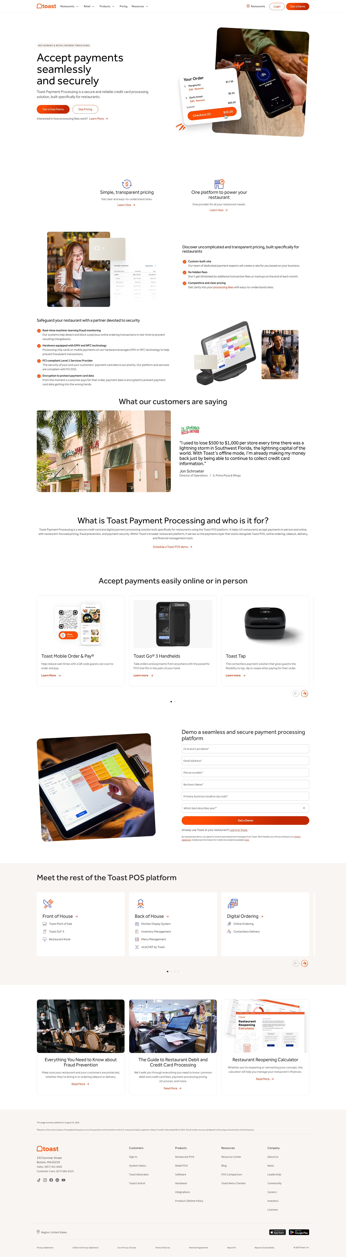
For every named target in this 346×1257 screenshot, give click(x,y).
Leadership (274, 1174)
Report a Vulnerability (264, 1247)
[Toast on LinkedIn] (57, 1180)
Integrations (182, 1192)
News (270, 1165)
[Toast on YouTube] (63, 1180)
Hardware (181, 1183)
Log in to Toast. (238, 830)
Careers (272, 1192)
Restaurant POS (184, 1156)
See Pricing (85, 109)
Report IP (231, 1247)
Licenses (272, 1209)
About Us (272, 1156)
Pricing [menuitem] (123, 6)
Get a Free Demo (53, 109)
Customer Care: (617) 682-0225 (55, 1171)
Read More (78, 1084)
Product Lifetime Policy (189, 1201)
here (247, 839)
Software (180, 1174)
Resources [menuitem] (138, 6)
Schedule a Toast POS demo (170, 546)
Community (274, 1183)
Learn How (124, 205)
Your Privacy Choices (126, 1247)
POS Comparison (231, 1174)
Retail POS (181, 1165)
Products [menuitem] (105, 6)
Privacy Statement (45, 1247)
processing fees (223, 287)
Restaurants (258, 6)
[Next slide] (304, 693)
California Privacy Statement (85, 1247)
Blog (224, 1165)
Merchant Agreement (198, 1247)
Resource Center (231, 1156)
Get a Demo (297, 6)
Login (277, 6)
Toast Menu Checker (233, 1183)
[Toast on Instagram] (45, 1180)
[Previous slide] (296, 693)
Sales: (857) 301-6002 (49, 1166)
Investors (273, 1201)
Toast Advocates (139, 1174)
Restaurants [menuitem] (67, 6)
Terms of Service (162, 1247)
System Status (137, 1165)
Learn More (96, 118)
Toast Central (137, 1183)
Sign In (133, 1156)
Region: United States (54, 1232)
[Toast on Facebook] (51, 1180)
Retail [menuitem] (87, 6)
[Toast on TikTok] (39, 1180)
